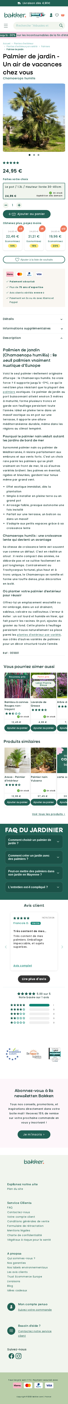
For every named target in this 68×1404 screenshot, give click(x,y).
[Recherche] (61, 26)
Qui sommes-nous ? (21, 1258)
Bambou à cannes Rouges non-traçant (16, 705)
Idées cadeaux (17, 1290)
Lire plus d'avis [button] (34, 979)
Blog (10, 1286)
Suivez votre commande (35, 1310)
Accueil (6, 43)
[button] (4, 26)
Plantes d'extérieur (23, 43)
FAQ (10, 1207)
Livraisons (13, 1281)
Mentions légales (18, 1230)
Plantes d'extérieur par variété (22, 46)
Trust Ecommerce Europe (24, 1276)
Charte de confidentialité (24, 1235)
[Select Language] (42, 16)
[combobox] (39, 26)
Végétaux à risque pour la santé (29, 1240)
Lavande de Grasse (39, 703)
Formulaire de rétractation (25, 1226)
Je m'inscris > (34, 1134)
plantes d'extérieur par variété (39, 635)
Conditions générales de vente (28, 1221)
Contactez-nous (18, 1212)
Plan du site (15, 1189)
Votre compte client (21, 1217)
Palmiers (45, 46)
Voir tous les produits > (48, 814)
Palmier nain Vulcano (39, 778)
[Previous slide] (6, 947)
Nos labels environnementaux (27, 1267)
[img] (21, 918)
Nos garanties (16, 1263)
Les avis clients (17, 1272)
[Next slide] (62, 947)
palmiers (9, 392)
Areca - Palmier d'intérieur (15, 778)
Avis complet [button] (22, 965)
